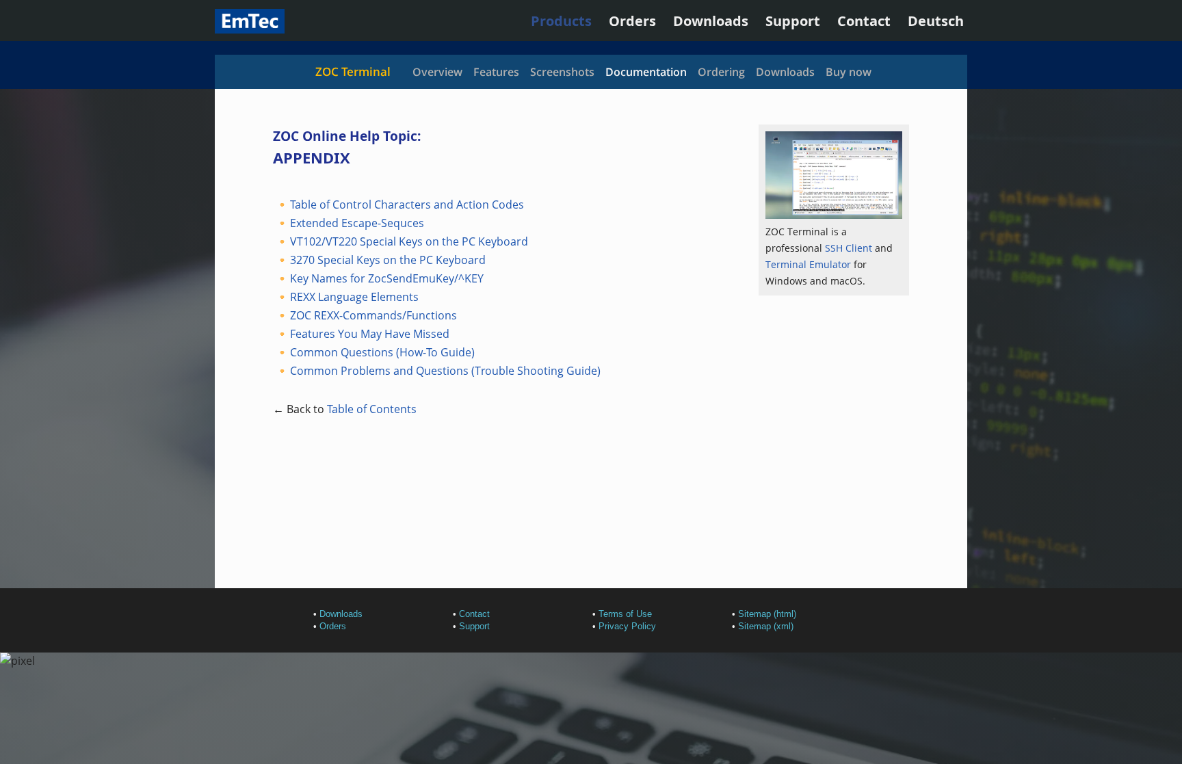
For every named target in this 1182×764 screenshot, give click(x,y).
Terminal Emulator (808, 264)
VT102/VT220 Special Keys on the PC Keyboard (409, 241)
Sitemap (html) (767, 614)
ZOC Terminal (353, 71)
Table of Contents (372, 409)
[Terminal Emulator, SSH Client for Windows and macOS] (250, 28)
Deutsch (936, 21)
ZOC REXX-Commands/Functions (373, 315)
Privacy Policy (627, 626)
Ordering (721, 71)
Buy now (848, 71)
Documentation (646, 71)
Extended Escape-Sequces (357, 222)
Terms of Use (625, 614)
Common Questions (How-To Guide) (382, 352)
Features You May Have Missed (369, 333)
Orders (632, 21)
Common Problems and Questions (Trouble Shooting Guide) (445, 370)
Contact (864, 21)
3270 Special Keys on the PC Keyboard (388, 259)
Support (792, 21)
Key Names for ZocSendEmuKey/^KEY (387, 278)
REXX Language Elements (354, 296)
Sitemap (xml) (765, 626)
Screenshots (562, 71)
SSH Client (848, 247)
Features (496, 71)
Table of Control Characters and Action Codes (407, 204)
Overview (437, 71)
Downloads (710, 21)
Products (561, 21)
